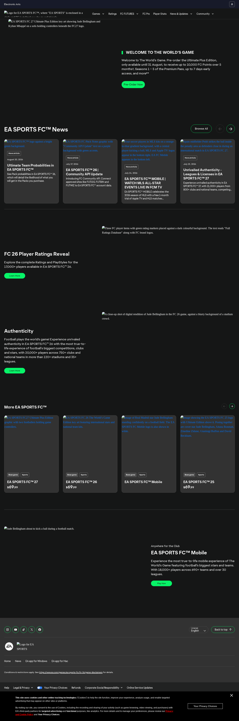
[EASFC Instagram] (7, 629)
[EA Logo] (9, 646)
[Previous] (220, 128)
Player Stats (160, 13)
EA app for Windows (36, 661)
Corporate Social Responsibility (102, 688)
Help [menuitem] (6, 688)
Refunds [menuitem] (76, 688)
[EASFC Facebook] (39, 629)
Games (96, 13)
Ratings (112, 13)
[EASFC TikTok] (23, 629)
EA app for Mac (60, 661)
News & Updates (179, 13)
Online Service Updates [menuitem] (140, 688)
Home (7, 661)
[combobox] (198, 629)
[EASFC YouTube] (15, 629)
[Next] (230, 128)
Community (203, 13)
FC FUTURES (127, 13)
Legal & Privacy (21, 688)
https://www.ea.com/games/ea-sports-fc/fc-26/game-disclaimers (71, 672)
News (18, 661)
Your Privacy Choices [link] (55, 688)
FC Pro (146, 13)
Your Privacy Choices (205, 706)
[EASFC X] (31, 629)
